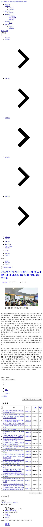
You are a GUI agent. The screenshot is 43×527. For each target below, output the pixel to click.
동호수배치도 (12, 18)
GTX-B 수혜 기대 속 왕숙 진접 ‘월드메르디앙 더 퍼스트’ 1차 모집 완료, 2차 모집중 (21, 274)
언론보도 (11, 28)
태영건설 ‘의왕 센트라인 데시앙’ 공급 (13, 450)
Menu (3, 32)
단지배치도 (12, 16)
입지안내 (11, 9)
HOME (6, 261)
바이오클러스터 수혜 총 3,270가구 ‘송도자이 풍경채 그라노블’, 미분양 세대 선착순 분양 (13, 474)
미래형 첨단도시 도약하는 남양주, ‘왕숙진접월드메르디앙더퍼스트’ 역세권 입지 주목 (13, 480)
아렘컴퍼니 (28, 411)
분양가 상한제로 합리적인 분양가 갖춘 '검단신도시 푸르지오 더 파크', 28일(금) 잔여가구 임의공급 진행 (13, 416)
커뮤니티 (11, 19)
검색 (3, 500)
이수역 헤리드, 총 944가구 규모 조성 (13, 429)
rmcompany (28, 440)
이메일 (6, 514)
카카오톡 (8, 515)
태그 (39, 493)
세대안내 (7, 21)
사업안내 (7, 6)
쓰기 (33, 493)
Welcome (7, 4)
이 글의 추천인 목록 (29, 399)
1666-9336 (10, 510)
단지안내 (7, 14)
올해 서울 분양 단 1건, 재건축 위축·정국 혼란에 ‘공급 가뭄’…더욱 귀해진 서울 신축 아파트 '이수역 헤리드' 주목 (13, 461)
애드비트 (4, 282)
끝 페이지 (15, 502)
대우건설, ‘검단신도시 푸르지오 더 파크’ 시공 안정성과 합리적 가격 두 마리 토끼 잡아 (13, 425)
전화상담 (7, 517)
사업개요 (11, 7)
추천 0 (6, 390)
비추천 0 (7, 393)
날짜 (35, 408)
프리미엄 (7, 11)
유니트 (10, 23)
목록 (39, 399)
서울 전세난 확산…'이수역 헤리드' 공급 (13, 454)
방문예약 (7, 24)
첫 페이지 (4, 502)
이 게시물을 (4, 396)
